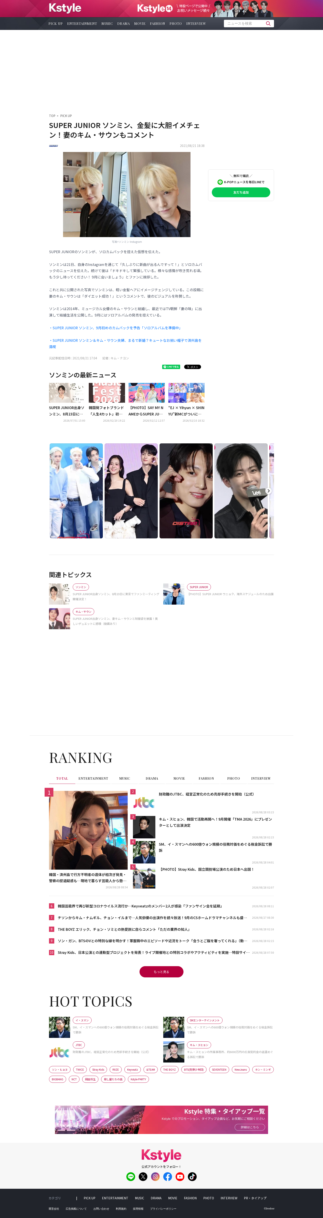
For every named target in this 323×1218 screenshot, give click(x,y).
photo (176, 23)
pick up (56, 23)
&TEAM (150, 1069)
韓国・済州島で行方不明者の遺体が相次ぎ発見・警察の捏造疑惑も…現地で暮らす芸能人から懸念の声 (87, 878)
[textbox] (249, 23)
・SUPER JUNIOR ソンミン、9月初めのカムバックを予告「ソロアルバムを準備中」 (115, 327)
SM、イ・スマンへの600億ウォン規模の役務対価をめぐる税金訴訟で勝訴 (215, 847)
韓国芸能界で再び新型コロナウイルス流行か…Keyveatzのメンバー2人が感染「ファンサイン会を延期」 (141, 906)
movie (140, 23)
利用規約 (121, 1208)
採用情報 (138, 1208)
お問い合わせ (101, 1208)
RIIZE (116, 1069)
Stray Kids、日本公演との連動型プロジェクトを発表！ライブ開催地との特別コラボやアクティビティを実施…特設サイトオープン (154, 953)
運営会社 (54, 1208)
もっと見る (161, 971)
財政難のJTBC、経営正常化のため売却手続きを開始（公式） (207, 794)
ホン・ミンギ (263, 1069)
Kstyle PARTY (138, 1079)
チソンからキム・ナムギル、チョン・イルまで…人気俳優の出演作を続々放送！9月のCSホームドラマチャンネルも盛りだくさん (152, 918)
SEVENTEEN (219, 1069)
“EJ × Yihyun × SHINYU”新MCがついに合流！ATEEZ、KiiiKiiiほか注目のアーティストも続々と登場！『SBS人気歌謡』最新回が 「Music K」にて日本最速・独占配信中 (186, 411)
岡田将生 (90, 1079)
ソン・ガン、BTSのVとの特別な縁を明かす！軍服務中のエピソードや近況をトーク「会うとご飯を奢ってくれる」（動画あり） (152, 941)
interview (196, 23)
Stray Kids (98, 1069)
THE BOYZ (169, 1069)
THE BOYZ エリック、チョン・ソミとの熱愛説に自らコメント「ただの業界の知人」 (124, 929)
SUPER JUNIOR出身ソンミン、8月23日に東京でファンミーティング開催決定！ (66, 411)
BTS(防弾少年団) (194, 1069)
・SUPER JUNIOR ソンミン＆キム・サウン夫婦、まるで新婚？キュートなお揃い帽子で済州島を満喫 (125, 343)
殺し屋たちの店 (113, 1079)
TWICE (80, 1069)
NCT (74, 1079)
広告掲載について (76, 1208)
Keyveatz (132, 1069)
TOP (52, 115)
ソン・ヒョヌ (60, 1069)
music (107, 23)
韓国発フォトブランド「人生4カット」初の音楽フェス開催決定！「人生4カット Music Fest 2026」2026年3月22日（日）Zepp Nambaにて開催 (107, 411)
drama (123, 23)
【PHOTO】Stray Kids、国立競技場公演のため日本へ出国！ (206, 869)
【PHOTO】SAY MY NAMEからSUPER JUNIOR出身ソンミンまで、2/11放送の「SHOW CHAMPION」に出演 (147, 411)
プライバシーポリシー (163, 1208)
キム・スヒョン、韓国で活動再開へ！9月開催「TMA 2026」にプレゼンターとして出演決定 (215, 822)
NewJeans (241, 1069)
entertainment (82, 23)
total (62, 778)
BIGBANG (57, 1079)
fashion (157, 23)
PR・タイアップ (255, 1198)
